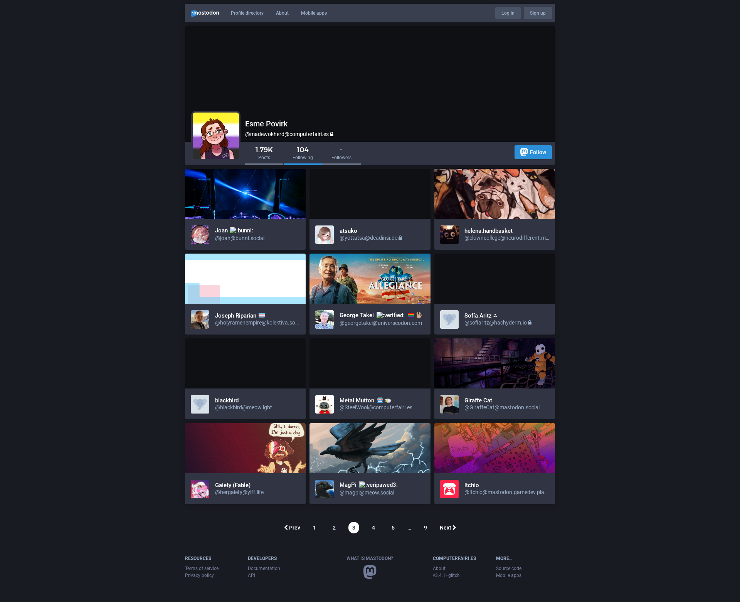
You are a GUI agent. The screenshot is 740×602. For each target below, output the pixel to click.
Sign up (538, 13)
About (282, 13)
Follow (538, 152)
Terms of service (202, 568)
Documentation (264, 568)
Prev (294, 528)
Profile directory (247, 13)
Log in (508, 13)
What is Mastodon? (369, 558)
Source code (508, 568)
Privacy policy (199, 575)
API (251, 575)
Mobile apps (314, 13)
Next (446, 528)
